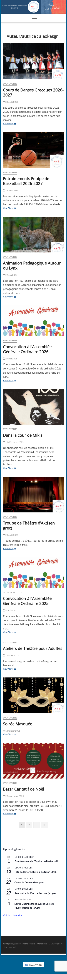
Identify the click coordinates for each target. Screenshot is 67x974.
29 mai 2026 (11, 275)
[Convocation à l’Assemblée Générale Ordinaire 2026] (33, 320)
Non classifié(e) (12, 592)
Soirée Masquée (17, 723)
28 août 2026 (11, 102)
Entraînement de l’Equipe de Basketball (36, 861)
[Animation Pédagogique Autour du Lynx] (33, 234)
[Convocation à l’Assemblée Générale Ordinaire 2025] (33, 572)
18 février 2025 (12, 730)
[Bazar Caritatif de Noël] (33, 761)
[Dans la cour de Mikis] (33, 407)
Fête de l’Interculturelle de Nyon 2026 (35, 871)
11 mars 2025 (12, 655)
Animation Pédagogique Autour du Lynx (32, 265)
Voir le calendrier (12, 915)
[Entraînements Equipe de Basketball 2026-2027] (33, 150)
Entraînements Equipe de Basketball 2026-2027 (26, 181)
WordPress (42, 943)
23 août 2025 (11, 535)
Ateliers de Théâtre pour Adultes (32, 648)
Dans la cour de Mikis (22, 435)
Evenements (10, 83)
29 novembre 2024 (14, 796)
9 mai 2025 (10, 610)
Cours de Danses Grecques (29, 882)
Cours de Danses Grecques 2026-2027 (33, 92)
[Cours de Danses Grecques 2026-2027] (33, 61)
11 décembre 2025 (14, 442)
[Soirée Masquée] (33, 695)
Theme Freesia (28, 943)
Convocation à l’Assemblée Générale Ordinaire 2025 (27, 601)
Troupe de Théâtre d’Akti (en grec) (29, 525)
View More (12, 124)
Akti (5, 943)
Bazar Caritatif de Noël (23, 789)
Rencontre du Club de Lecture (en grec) (35, 893)
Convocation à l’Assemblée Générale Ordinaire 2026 (27, 349)
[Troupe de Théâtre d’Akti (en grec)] (33, 494)
